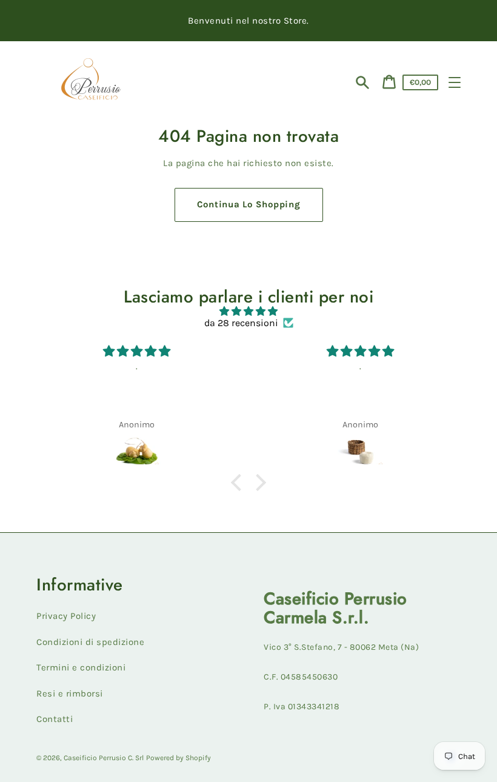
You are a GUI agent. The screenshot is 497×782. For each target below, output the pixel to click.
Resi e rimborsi (69, 693)
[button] (239, 482)
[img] (248, 311)
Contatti (54, 718)
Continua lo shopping (249, 204)
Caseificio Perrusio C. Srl (104, 758)
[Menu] (454, 82)
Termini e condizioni (80, 667)
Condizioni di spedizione (90, 642)
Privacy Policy (66, 615)
